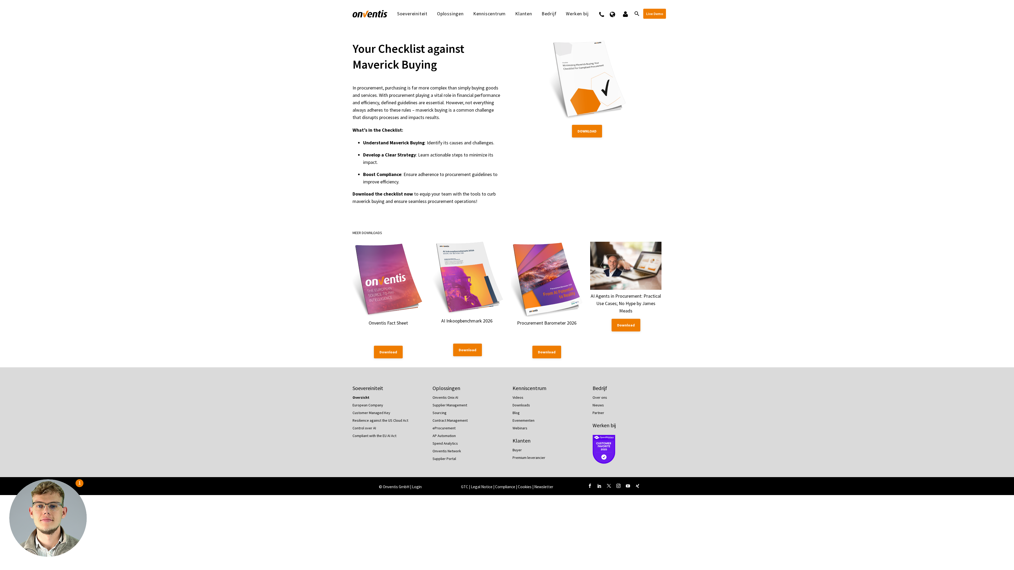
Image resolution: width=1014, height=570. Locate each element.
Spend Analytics (445, 443)
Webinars (520, 428)
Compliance (505, 486)
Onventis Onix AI (445, 397)
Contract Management (450, 420)
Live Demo (654, 13)
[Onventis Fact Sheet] (388, 279)
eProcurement (444, 428)
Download (587, 131)
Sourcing (440, 412)
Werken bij (604, 425)
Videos (518, 397)
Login (417, 486)
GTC (464, 486)
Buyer (517, 450)
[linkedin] (599, 486)
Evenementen (523, 420)
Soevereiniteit (412, 14)
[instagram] (618, 486)
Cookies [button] (525, 486)
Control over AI (364, 428)
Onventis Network (447, 451)
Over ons (600, 397)
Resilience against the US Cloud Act (380, 420)
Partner (598, 412)
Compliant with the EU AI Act (374, 435)
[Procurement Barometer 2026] (546, 279)
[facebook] (590, 486)
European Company (368, 405)
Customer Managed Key (371, 412)
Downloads (521, 405)
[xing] (637, 486)
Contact (605, 14)
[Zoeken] (636, 14)
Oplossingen (450, 14)
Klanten (523, 14)
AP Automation (444, 435)
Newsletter (543, 486)
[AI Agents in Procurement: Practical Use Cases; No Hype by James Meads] (625, 266)
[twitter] (609, 486)
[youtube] (628, 486)
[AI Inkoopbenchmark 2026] (467, 278)
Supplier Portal (444, 458)
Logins (625, 14)
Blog (516, 412)
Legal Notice (482, 486)
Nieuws (598, 405)
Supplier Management (450, 405)
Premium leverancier (529, 457)
